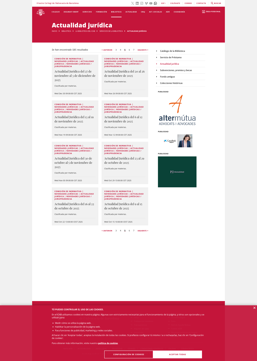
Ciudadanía (179, 12)
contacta (201, 3)
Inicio (54, 31)
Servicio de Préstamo (171, 57)
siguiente (142, 50)
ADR (168, 12)
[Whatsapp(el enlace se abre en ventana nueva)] (155, 3)
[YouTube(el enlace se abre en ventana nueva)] (150, 3)
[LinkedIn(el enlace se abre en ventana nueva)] (137, 3)
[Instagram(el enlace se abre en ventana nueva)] (141, 3)
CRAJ (143, 12)
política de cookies (108, 343)
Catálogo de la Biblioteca (172, 51)
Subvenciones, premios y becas (176, 70)
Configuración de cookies (128, 354)
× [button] (254, 307)
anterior (107, 50)
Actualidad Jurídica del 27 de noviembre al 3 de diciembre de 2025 (74, 75)
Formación (101, 12)
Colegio (56, 12)
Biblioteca (116, 12)
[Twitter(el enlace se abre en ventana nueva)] (132, 3)
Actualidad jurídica (169, 63)
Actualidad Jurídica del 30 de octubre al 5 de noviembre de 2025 (73, 162)
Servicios (87, 12)
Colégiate (175, 3)
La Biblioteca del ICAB (85, 31)
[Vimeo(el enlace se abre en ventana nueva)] (146, 3)
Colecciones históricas (171, 83)
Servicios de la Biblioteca (111, 31)
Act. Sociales (155, 12)
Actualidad (131, 12)
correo (188, 3)
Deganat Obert (71, 12)
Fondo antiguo (167, 76)
